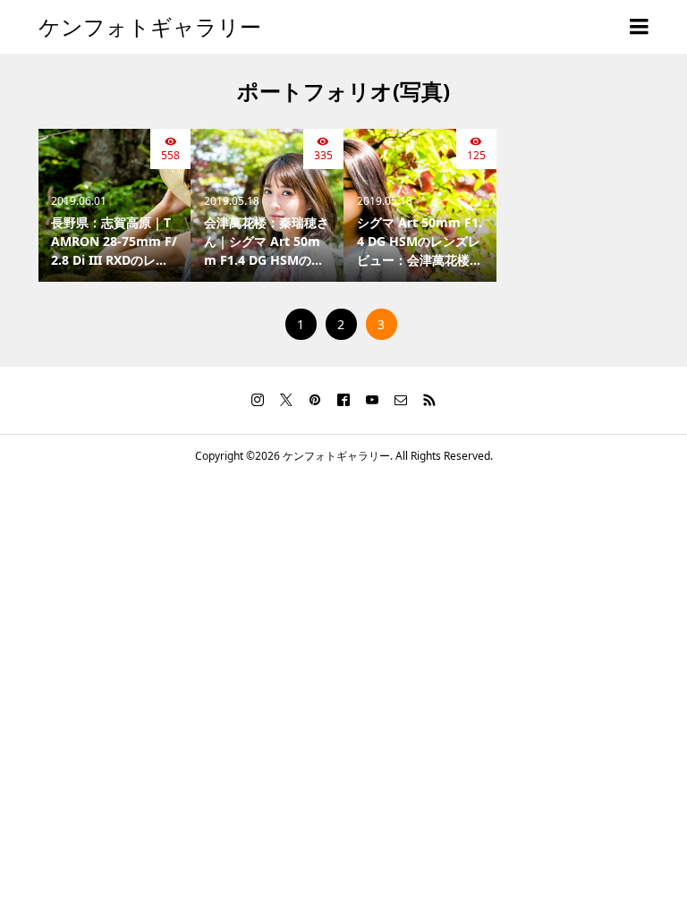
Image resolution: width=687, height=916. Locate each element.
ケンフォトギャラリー (149, 26)
